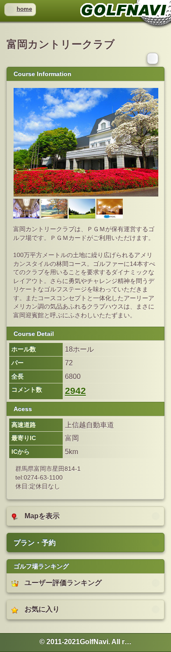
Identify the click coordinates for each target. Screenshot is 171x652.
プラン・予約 (35, 542)
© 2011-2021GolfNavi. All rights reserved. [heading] (85, 641)
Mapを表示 (42, 516)
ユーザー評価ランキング (63, 582)
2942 (75, 391)
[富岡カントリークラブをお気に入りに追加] (153, 58)
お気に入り (42, 609)
